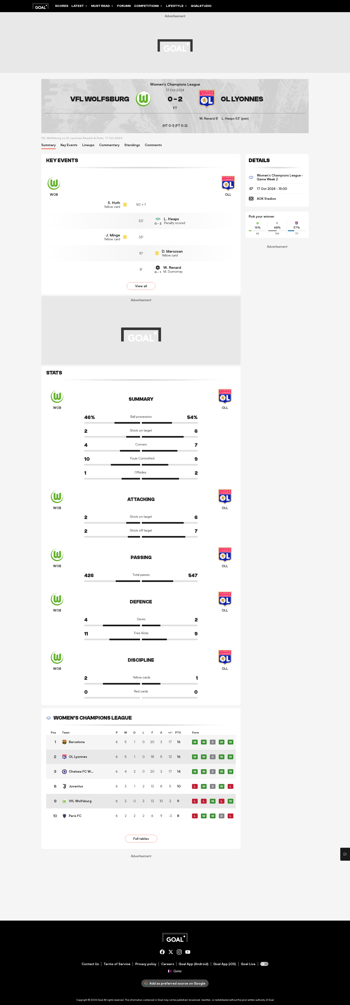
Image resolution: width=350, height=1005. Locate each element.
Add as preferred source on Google (177, 983)
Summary (48, 145)
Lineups (88, 145)
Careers (167, 964)
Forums (124, 6)
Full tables (141, 839)
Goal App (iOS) (224, 964)
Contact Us (90, 964)
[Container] (98, 99)
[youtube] (188, 953)
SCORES (61, 6)
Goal (100, 999)
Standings (132, 145)
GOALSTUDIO (201, 6)
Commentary (109, 145)
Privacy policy (145, 964)
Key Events (69, 145)
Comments (153, 145)
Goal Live (248, 964)
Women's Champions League (175, 84)
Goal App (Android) (193, 964)
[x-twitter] (171, 953)
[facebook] (162, 953)
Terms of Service (117, 964)
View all (141, 286)
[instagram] (179, 953)
